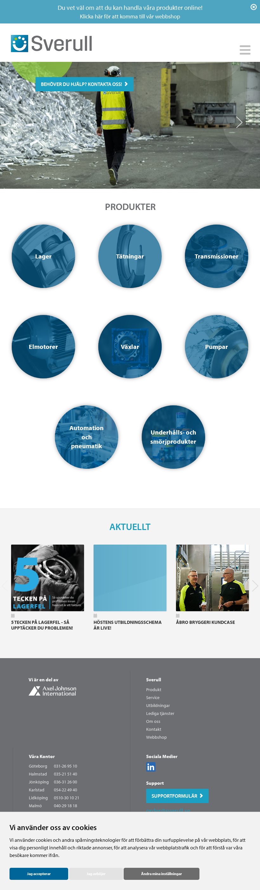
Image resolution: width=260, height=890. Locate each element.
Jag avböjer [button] (96, 873)
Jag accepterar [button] (39, 873)
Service (152, 697)
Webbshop (156, 737)
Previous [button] (21, 119)
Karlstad (36, 790)
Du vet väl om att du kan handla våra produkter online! (130, 11)
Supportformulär (174, 796)
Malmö (35, 805)
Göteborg (38, 766)
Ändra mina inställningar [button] (161, 873)
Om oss (153, 721)
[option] (130, 125)
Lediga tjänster (160, 713)
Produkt (153, 689)
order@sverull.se (168, 811)
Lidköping (38, 798)
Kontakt (153, 729)
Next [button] (238, 119)
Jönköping (39, 782)
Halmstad (38, 774)
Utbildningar (158, 705)
